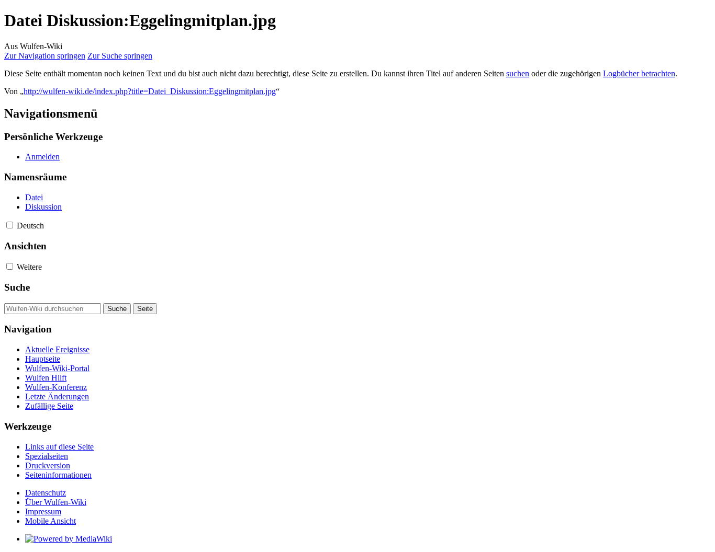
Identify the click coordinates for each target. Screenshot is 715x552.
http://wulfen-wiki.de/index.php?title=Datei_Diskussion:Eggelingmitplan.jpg (150, 91)
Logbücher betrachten (639, 73)
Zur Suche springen (119, 55)
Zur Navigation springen (44, 55)
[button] (9, 225)
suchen (517, 73)
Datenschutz (45, 492)
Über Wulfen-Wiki (55, 502)
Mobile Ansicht (50, 520)
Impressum (43, 511)
